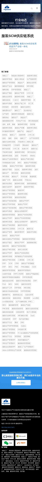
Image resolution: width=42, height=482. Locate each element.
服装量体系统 (31, 242)
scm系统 (36, 298)
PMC (16, 267)
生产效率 (5, 114)
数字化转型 (6, 149)
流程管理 (22, 135)
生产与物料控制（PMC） (25, 301)
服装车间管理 (26, 284)
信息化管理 (29, 295)
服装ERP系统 (7, 79)
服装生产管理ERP (8, 340)
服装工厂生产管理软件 (26, 347)
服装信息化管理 (7, 281)
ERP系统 (18, 288)
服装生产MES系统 (27, 159)
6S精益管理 (6, 145)
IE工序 (31, 103)
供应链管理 (20, 312)
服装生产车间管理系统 (22, 218)
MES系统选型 (33, 121)
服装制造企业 (17, 295)
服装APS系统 (7, 103)
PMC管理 (5, 308)
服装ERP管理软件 (24, 270)
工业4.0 (15, 100)
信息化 (17, 169)
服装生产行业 (7, 322)
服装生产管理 (19, 93)
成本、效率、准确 (8, 124)
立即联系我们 (20, 382)
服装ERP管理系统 (8, 270)
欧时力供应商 (22, 249)
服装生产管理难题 (27, 263)
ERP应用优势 (27, 277)
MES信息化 (31, 152)
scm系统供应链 (7, 301)
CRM (17, 263)
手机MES (24, 155)
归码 (22, 322)
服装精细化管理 (7, 121)
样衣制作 (5, 107)
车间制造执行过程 (8, 162)
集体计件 (25, 149)
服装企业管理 (31, 82)
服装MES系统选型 (18, 114)
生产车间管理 (34, 138)
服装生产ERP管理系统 (10, 326)
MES (19, 162)
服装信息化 (6, 100)
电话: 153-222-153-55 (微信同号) (11, 423)
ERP (4, 263)
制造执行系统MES (18, 76)
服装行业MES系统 (8, 142)
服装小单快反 (19, 79)
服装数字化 (6, 295)
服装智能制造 (19, 86)
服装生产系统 (7, 93)
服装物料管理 (13, 305)
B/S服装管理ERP (8, 131)
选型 (16, 155)
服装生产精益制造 (32, 274)
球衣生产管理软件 (8, 343)
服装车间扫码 (22, 225)
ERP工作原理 (18, 274)
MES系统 (30, 86)
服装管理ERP (19, 232)
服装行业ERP (7, 187)
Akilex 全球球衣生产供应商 (11, 350)
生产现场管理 (31, 79)
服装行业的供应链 (32, 308)
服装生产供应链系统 (9, 201)
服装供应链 (6, 298)
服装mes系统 (17, 180)
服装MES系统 (32, 76)
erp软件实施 (6, 274)
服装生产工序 (7, 288)
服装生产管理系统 (8, 82)
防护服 (32, 124)
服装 (10, 138)
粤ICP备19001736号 (8, 427)
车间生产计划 (21, 121)
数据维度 (33, 176)
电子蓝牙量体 (24, 319)
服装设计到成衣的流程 (10, 291)
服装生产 (15, 117)
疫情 (4, 138)
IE (34, 100)
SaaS (32, 315)
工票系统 (21, 260)
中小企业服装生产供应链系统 (28, 333)
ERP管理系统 (16, 89)
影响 (15, 138)
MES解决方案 (23, 315)
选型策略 (27, 336)
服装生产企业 (7, 86)
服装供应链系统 (20, 197)
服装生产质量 (19, 128)
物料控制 (5, 89)
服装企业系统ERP (21, 211)
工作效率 (16, 145)
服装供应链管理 (17, 308)
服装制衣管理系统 (8, 215)
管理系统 (18, 336)
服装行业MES (25, 107)
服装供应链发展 (7, 312)
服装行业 (30, 114)
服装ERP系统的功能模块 (11, 277)
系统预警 (27, 298)
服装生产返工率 (20, 103)
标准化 (4, 135)
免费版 (4, 166)
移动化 (32, 155)
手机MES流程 (7, 152)
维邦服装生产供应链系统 (23, 256)
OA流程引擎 (22, 329)
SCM (10, 263)
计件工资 (30, 93)
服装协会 (5, 117)
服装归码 (5, 246)
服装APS (33, 222)
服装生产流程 (25, 305)
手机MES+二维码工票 (25, 142)
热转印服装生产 (23, 340)
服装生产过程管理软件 (10, 159)
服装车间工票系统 (8, 229)
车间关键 (24, 176)
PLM (4, 284)
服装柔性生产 (7, 110)
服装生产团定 (7, 242)
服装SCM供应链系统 (16, 51)
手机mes (28, 180)
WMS (17, 284)
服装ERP (18, 187)
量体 (16, 322)
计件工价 (31, 135)
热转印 (4, 235)
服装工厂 (18, 110)
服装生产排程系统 (8, 225)
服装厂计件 (6, 180)
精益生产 (21, 82)
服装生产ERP (24, 201)
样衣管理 (15, 107)
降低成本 (26, 145)
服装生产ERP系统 (16, 166)
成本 (36, 169)
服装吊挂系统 (25, 173)
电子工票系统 (31, 312)
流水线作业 (28, 110)
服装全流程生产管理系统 (11, 239)
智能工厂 (5, 76)
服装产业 (20, 131)
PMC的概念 (25, 267)
